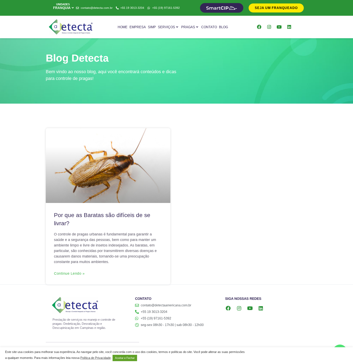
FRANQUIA (62, 8)
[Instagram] (269, 26)
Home (122, 27)
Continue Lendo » (69, 273)
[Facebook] (259, 26)
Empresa (138, 27)
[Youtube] (279, 26)
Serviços (166, 27)
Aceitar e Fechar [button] (125, 358)
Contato (209, 27)
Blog (223, 27)
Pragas (188, 27)
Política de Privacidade (95, 358)
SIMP (152, 27)
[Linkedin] (289, 26)
